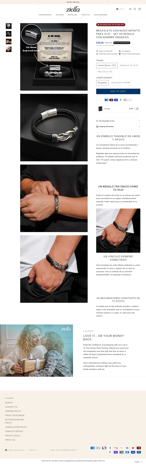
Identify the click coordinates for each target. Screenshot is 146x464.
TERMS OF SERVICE (14, 431)
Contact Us (85, 15)
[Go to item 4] (9, 49)
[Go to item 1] (9, 26)
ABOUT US (10, 440)
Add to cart (118, 91)
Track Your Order (100, 15)
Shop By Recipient (45, 15)
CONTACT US (11, 407)
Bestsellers (72, 15)
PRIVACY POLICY (12, 435)
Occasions (60, 15)
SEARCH (9, 402)
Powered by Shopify (69, 450)
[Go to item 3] (9, 42)
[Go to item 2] (9, 34)
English (32, 450)
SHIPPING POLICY (13, 411)
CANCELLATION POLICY (16, 427)
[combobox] (139, 462)
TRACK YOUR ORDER (14, 415)
